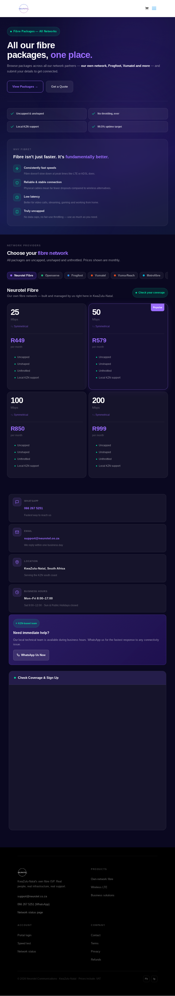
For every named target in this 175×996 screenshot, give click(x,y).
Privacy (95, 951)
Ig (154, 978)
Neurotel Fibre (23, 275)
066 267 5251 (33, 508)
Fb (146, 978)
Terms (95, 943)
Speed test (24, 943)
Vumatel (100, 275)
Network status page (30, 912)
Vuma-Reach (126, 275)
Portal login (24, 935)
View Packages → (25, 86)
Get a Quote (59, 86)
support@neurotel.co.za (41, 538)
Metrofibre (153, 275)
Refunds (96, 959)
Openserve (52, 275)
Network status (27, 951)
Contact (96, 935)
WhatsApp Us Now (33, 655)
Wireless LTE (99, 887)
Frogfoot (77, 275)
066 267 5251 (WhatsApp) (34, 904)
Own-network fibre (102, 879)
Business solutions (102, 895)
